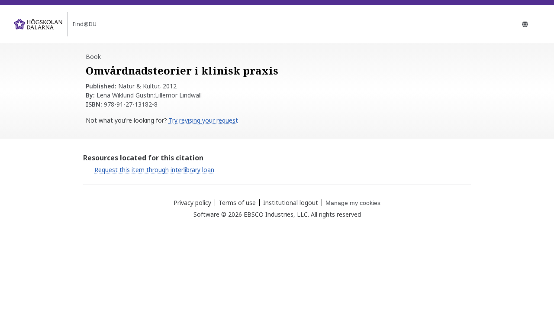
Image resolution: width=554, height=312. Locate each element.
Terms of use (237, 202)
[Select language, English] (525, 24)
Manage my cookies (352, 202)
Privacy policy (192, 202)
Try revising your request (203, 120)
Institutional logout (290, 202)
